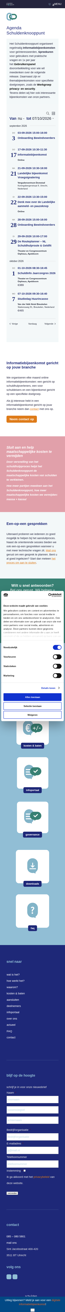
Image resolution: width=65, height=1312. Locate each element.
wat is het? (13, 974)
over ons (12, 1018)
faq (32, 928)
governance (32, 834)
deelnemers (14, 1006)
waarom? (12, 987)
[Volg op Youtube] (15, 1276)
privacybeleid (41, 1176)
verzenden (12, 1193)
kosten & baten (33, 745)
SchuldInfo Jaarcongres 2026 (36, 273)
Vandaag (32, 323)
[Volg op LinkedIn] (8, 1276)
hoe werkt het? (15, 980)
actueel (11, 1024)
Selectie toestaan (33, 706)
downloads (32, 883)
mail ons (11, 1242)
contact (34, 409)
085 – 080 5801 (15, 1236)
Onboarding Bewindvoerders (36, 137)
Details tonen (48, 688)
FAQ (9, 1031)
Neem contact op (22, 419)
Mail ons (51, 550)
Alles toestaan (32, 697)
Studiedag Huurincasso (33, 298)
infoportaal (32, 790)
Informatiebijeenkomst (32, 154)
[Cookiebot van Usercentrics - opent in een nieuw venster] (48, 595)
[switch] (57, 656)
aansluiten (13, 999)
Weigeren (32, 715)
